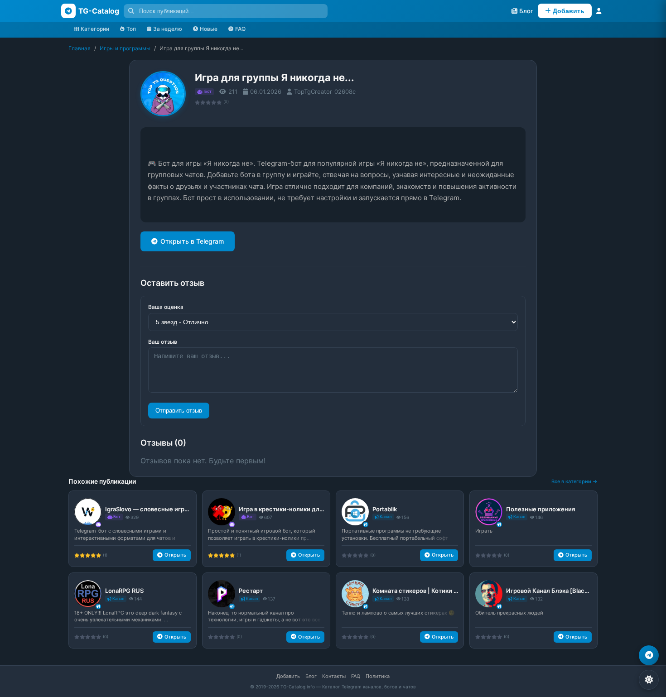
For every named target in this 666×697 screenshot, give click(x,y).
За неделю (167, 28)
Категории (95, 28)
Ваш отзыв (162, 341)
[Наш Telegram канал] (649, 655)
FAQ (240, 28)
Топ (131, 28)
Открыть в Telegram (192, 241)
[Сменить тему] (649, 680)
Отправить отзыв (178, 410)
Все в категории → (574, 481)
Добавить (288, 676)
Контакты (334, 676)
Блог (311, 676)
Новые (208, 28)
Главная (79, 48)
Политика (378, 676)
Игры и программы (125, 48)
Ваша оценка (165, 306)
